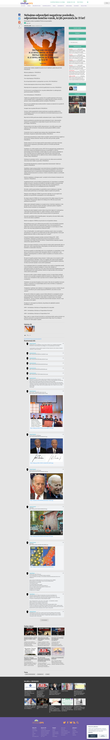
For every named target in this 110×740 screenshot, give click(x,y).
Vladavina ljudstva (47, 5)
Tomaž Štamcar (32, 573)
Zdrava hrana (69, 5)
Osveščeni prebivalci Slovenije (57, 2)
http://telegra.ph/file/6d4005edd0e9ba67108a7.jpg (41, 500)
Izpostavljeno (27, 25)
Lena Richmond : (72, 70)
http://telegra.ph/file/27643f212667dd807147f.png (41, 428)
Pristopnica (80, 2)
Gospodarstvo (61, 5)
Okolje (54, 5)
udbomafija (40, 674)
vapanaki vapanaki (32, 343)
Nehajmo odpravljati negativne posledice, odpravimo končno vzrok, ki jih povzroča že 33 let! (54, 16)
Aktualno (23, 5)
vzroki (47, 674)
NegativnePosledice (30, 674)
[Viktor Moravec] (75, 88)
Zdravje (28, 5)
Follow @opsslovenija (74, 42)
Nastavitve (90, 732)
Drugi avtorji (84, 5)
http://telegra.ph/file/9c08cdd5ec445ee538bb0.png (41, 567)
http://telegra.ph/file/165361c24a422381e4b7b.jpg (41, 463)
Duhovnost (76, 5)
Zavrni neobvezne (103, 736)
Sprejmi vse (93, 735)
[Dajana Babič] (71, 88)
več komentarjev (44, 620)
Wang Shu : (71, 49)
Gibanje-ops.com (71, 2)
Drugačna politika (36, 5)
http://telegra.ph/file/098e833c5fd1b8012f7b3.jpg (41, 536)
